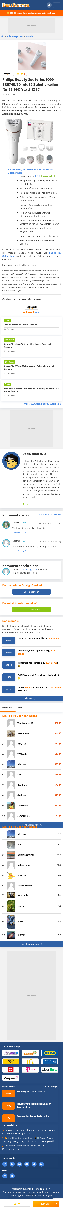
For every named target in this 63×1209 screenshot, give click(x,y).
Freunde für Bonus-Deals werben (33, 1116)
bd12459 (21, 743)
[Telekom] (30, 1069)
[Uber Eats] (50, 1069)
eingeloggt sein (29, 569)
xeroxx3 (19, 522)
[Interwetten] (11, 1061)
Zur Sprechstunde (31, 609)
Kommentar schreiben (50, 514)
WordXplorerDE (25, 723)
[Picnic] (11, 1069)
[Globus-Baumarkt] (30, 1053)
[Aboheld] (11, 1053)
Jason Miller (23, 895)
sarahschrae (23, 815)
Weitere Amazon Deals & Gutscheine (42, 403)
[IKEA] (50, 1053)
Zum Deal (45, 1203)
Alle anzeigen (31, 698)
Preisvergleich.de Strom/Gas (31, 1091)
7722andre (22, 754)
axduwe (19, 540)
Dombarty (22, 784)
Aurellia (21, 921)
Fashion (30, 36)
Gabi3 (20, 774)
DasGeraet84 (23, 733)
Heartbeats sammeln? (31, 824)
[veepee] (11, 1077)
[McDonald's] (30, 1061)
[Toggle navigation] (57, 5)
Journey (21, 934)
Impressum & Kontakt (22, 1188)
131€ (37, 176)
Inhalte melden (42, 1188)
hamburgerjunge (25, 854)
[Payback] (50, 1061)
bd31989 (21, 764)
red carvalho (23, 865)
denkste (21, 795)
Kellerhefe (22, 805)
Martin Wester (24, 885)
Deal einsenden (31, 591)
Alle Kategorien (15, 36)
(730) (37, 312)
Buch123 (21, 875)
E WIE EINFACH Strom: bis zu (38, 638)
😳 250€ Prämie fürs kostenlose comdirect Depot (31, 12)
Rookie (20, 906)
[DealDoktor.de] (16, 5)
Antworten (16, 532)
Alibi (19, 844)
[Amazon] (7, 74)
